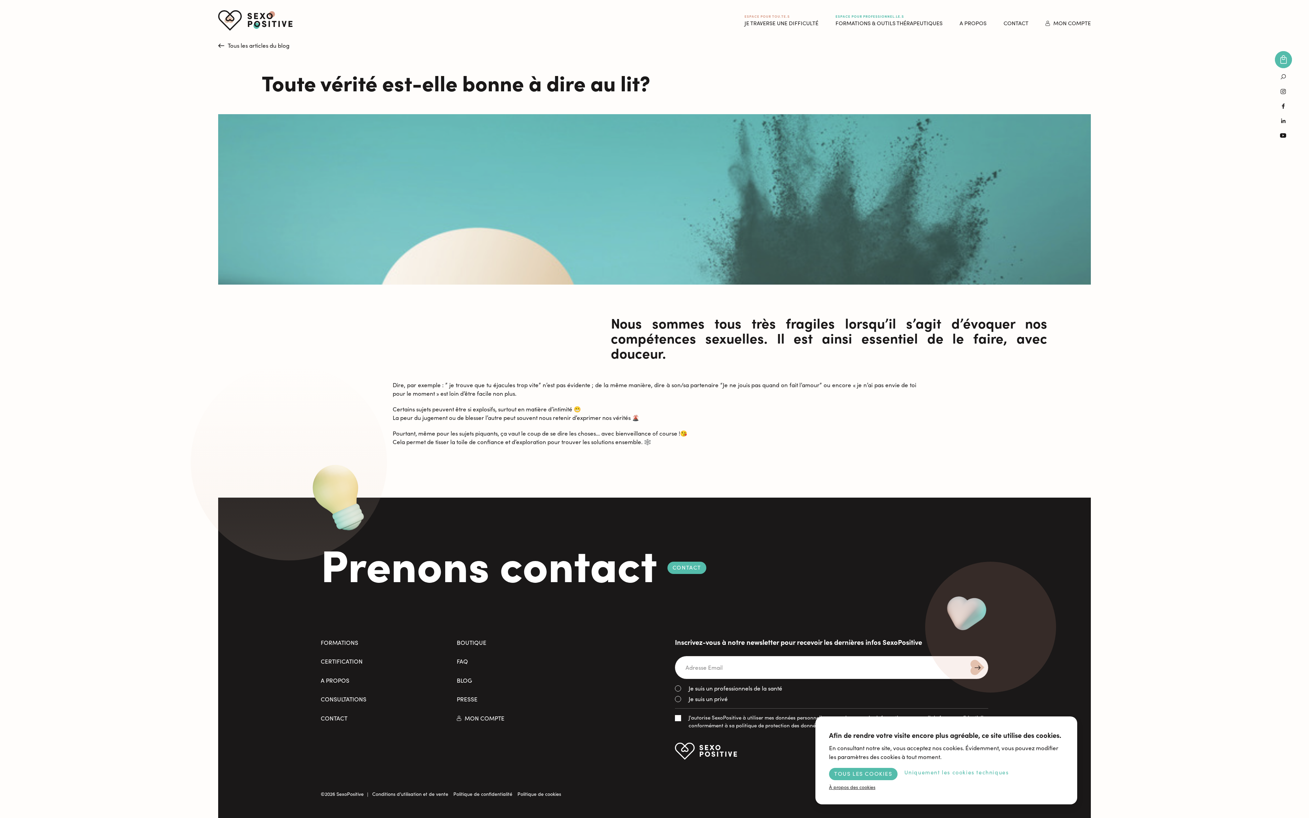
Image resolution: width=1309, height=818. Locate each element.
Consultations (343, 699)
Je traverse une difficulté (781, 20)
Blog (464, 680)
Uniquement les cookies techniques (956, 772)
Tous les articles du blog (258, 45)
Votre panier (1283, 59)
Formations (339, 643)
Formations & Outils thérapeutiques (889, 20)
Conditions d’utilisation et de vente (410, 794)
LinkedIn (1283, 121)
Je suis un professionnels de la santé (735, 688)
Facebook (1283, 106)
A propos (335, 680)
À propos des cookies (852, 787)
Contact (1016, 23)
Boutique (471, 643)
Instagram (1284, 91)
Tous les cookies (863, 773)
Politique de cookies (539, 794)
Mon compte (1072, 23)
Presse (467, 699)
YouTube (1283, 135)
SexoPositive (255, 20)
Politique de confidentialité (482, 794)
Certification (342, 661)
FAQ (462, 661)
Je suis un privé (708, 699)
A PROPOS (973, 23)
